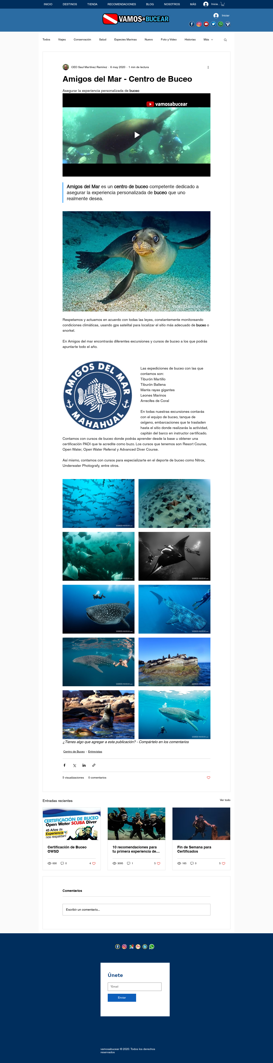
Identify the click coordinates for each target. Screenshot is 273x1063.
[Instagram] (124, 946)
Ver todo (225, 800)
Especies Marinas (125, 39)
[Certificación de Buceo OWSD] (72, 824)
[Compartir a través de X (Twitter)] (74, 765)
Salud (102, 39)
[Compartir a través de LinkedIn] (84, 765)
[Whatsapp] (220, 24)
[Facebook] (118, 946)
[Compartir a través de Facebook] (64, 765)
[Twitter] (145, 946)
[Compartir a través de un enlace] (94, 765)
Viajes (62, 39)
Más (206, 39)
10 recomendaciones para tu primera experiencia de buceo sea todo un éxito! (135, 849)
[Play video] (136, 135)
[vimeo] (227, 24)
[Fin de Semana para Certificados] (201, 824)
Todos (46, 39)
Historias (190, 39)
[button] (222, 4)
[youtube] (206, 24)
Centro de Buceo (74, 751)
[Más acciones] (208, 67)
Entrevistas (95, 751)
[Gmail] (138, 946)
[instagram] (199, 24)
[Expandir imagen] (99, 503)
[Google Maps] (131, 946)
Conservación (82, 39)
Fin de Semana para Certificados (194, 849)
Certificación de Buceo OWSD (67, 849)
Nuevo (149, 39)
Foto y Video (169, 39)
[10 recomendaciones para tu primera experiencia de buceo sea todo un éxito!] (136, 824)
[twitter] (213, 24)
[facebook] (191, 24)
